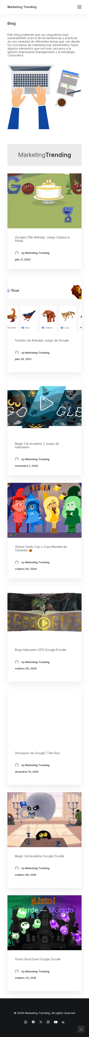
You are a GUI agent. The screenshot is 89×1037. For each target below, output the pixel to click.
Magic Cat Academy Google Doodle (39, 856)
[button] (79, 7)
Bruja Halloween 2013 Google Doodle (40, 649)
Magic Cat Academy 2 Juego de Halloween (37, 445)
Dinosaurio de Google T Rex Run (37, 753)
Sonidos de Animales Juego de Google (42, 340)
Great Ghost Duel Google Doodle (38, 959)
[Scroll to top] (81, 1029)
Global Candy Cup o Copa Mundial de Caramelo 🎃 (41, 548)
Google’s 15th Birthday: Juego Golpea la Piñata (42, 239)
